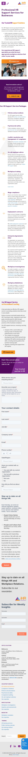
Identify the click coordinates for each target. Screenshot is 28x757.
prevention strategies (18, 141)
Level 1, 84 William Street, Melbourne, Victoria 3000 (12, 651)
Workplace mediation (7, 715)
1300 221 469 (12, 677)
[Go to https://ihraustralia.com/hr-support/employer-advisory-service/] (14, 159)
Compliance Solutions (8, 688)
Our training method (7, 727)
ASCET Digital (16, 754)
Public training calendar (8, 725)
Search (4, 736)
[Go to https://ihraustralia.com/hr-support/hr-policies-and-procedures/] (14, 117)
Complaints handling (7, 695)
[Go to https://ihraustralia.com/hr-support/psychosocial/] (14, 129)
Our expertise (5, 699)
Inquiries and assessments (9, 707)
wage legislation (12, 199)
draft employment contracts (16, 223)
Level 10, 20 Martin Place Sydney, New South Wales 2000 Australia (10, 659)
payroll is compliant (12, 206)
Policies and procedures (8, 690)
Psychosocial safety (7, 692)
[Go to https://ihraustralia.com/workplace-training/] (14, 179)
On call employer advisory (9, 697)
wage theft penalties (13, 203)
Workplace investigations (8, 705)
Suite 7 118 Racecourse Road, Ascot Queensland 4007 (10, 665)
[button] (22, 736)
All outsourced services (8, 686)
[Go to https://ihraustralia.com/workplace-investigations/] (14, 272)
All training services (7, 723)
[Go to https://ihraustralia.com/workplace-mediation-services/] (14, 288)
